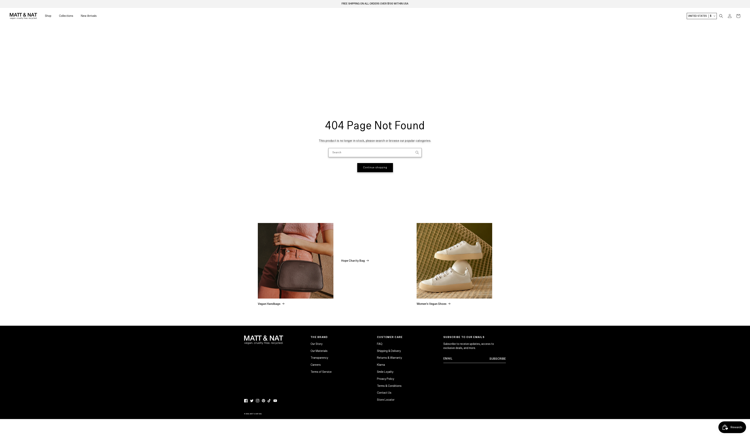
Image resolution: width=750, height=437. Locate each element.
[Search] (417, 152)
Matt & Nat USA (256, 414)
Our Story (316, 343)
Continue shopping (375, 167)
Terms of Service (321, 371)
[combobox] (375, 152)
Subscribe (497, 358)
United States (700, 16)
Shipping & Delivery (389, 350)
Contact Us (384, 392)
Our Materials (319, 350)
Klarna (381, 364)
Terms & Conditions (389, 385)
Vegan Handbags (269, 303)
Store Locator (386, 399)
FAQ (379, 343)
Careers (316, 364)
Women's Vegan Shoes (431, 303)
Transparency (319, 357)
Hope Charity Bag (353, 260)
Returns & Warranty (389, 357)
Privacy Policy (385, 378)
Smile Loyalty (385, 371)
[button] (721, 16)
